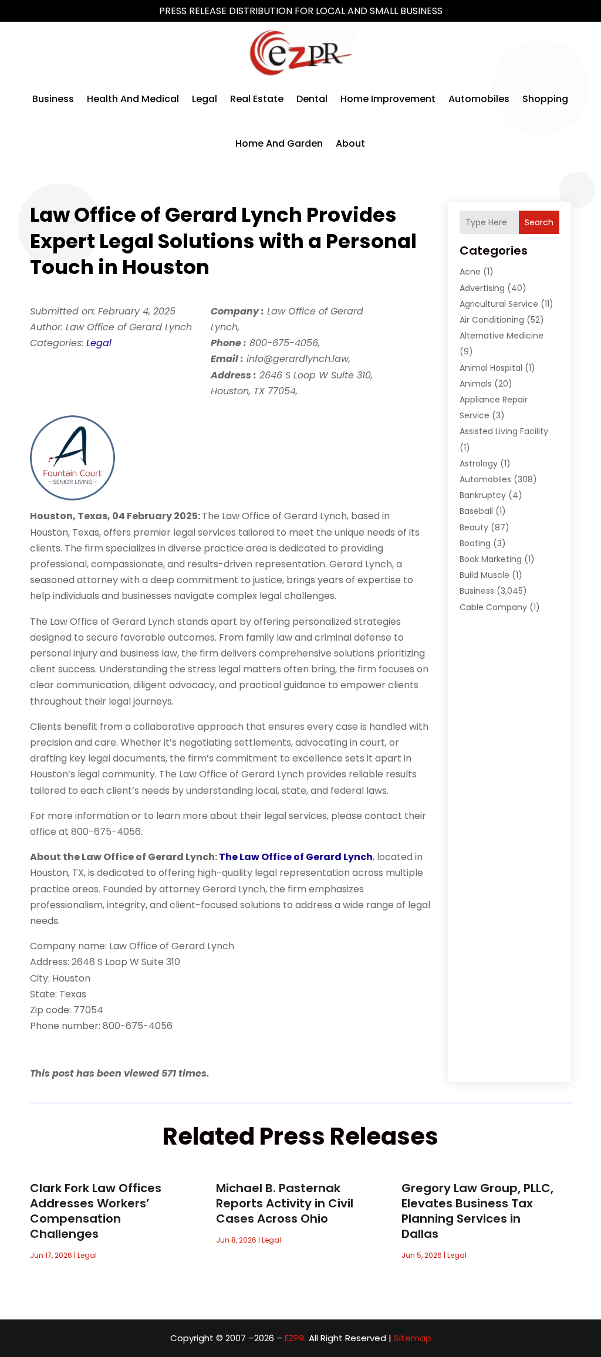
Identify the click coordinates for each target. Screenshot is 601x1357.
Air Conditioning (492, 320)
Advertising (482, 288)
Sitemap (412, 1338)
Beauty (474, 527)
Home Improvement (387, 99)
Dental (311, 99)
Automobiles (478, 99)
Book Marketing (491, 559)
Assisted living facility (504, 431)
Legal (204, 99)
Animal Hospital (491, 368)
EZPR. (295, 1338)
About (350, 143)
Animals (476, 384)
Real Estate (256, 99)
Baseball (476, 511)
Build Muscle (484, 575)
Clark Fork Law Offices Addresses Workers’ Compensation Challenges (95, 1211)
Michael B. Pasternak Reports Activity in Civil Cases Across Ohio (284, 1203)
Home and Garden (279, 143)
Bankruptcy (483, 495)
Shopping (545, 99)
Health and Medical (133, 99)
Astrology (479, 463)
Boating (475, 543)
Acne (470, 272)
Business (53, 99)
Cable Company (493, 607)
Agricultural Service (499, 304)
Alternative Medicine (501, 335)
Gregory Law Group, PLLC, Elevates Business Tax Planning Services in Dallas (477, 1211)
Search (539, 222)
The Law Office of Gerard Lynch (296, 857)
